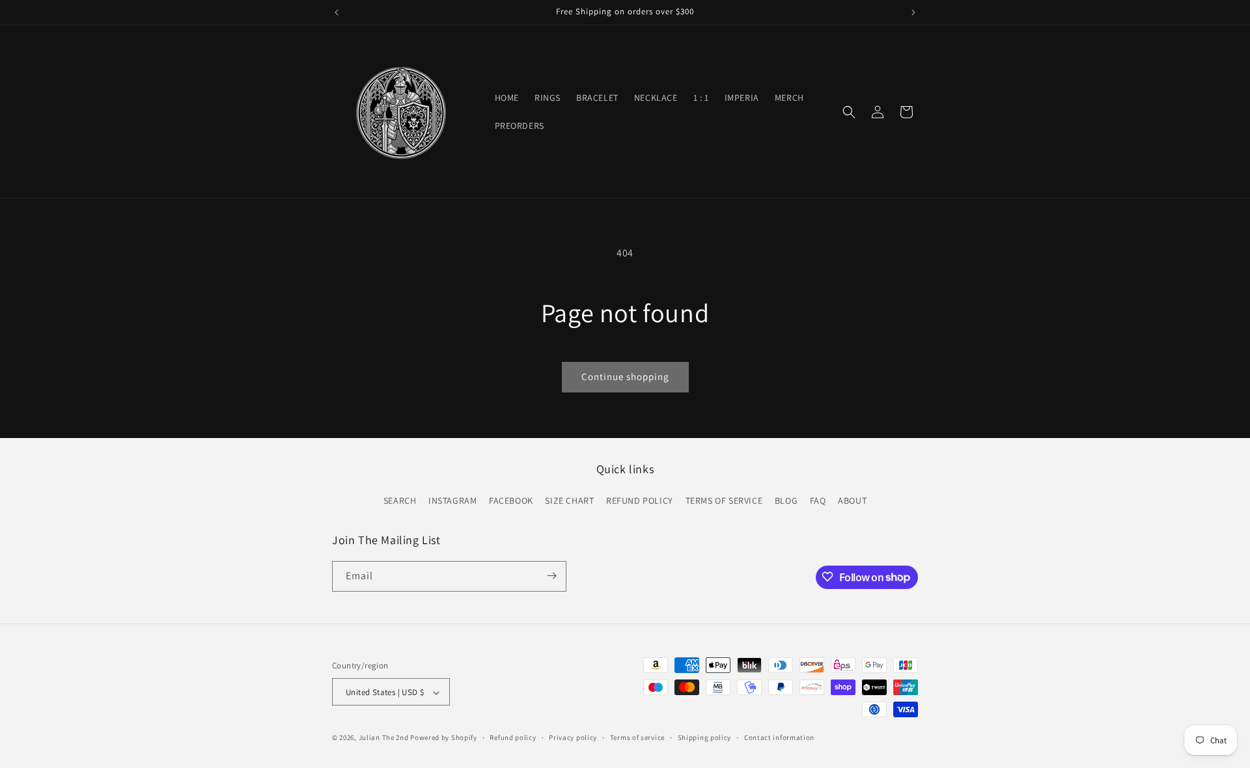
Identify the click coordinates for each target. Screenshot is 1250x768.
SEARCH (400, 501)
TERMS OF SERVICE (724, 501)
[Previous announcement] (336, 12)
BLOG (786, 501)
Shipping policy (705, 737)
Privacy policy (573, 737)
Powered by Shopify (443, 738)
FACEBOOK (511, 501)
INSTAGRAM (452, 501)
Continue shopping (625, 376)
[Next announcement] (913, 12)
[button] (849, 112)
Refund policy (513, 737)
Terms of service (637, 737)
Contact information (779, 737)
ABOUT (852, 501)
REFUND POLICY (639, 501)
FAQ (818, 501)
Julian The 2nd (384, 738)
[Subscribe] (551, 575)
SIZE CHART (569, 501)
